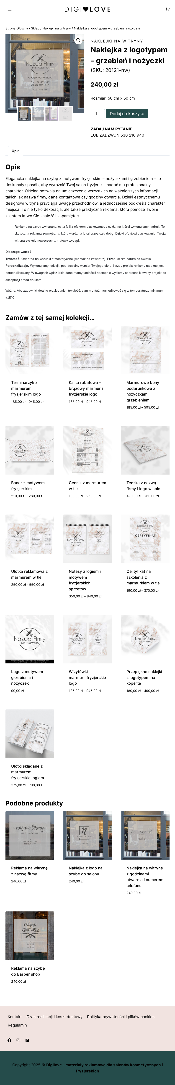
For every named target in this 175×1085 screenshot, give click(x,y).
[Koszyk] (167, 9)
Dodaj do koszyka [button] (28, 889)
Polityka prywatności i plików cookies (120, 1016)
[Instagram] (18, 1040)
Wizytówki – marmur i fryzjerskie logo (87, 677)
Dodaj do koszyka (127, 113)
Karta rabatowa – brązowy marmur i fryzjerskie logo (86, 388)
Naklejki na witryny (117, 41)
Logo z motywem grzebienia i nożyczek (27, 677)
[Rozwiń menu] (9, 9)
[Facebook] (9, 1040)
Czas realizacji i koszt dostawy (54, 1016)
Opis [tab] (16, 151)
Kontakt (15, 1016)
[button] (78, 40)
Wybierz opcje (25, 415)
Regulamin (17, 1025)
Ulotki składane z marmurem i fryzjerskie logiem (27, 772)
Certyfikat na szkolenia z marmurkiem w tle (143, 577)
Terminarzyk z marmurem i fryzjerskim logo (26, 388)
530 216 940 (132, 135)
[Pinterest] (27, 1040)
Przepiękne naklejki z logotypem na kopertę (144, 677)
